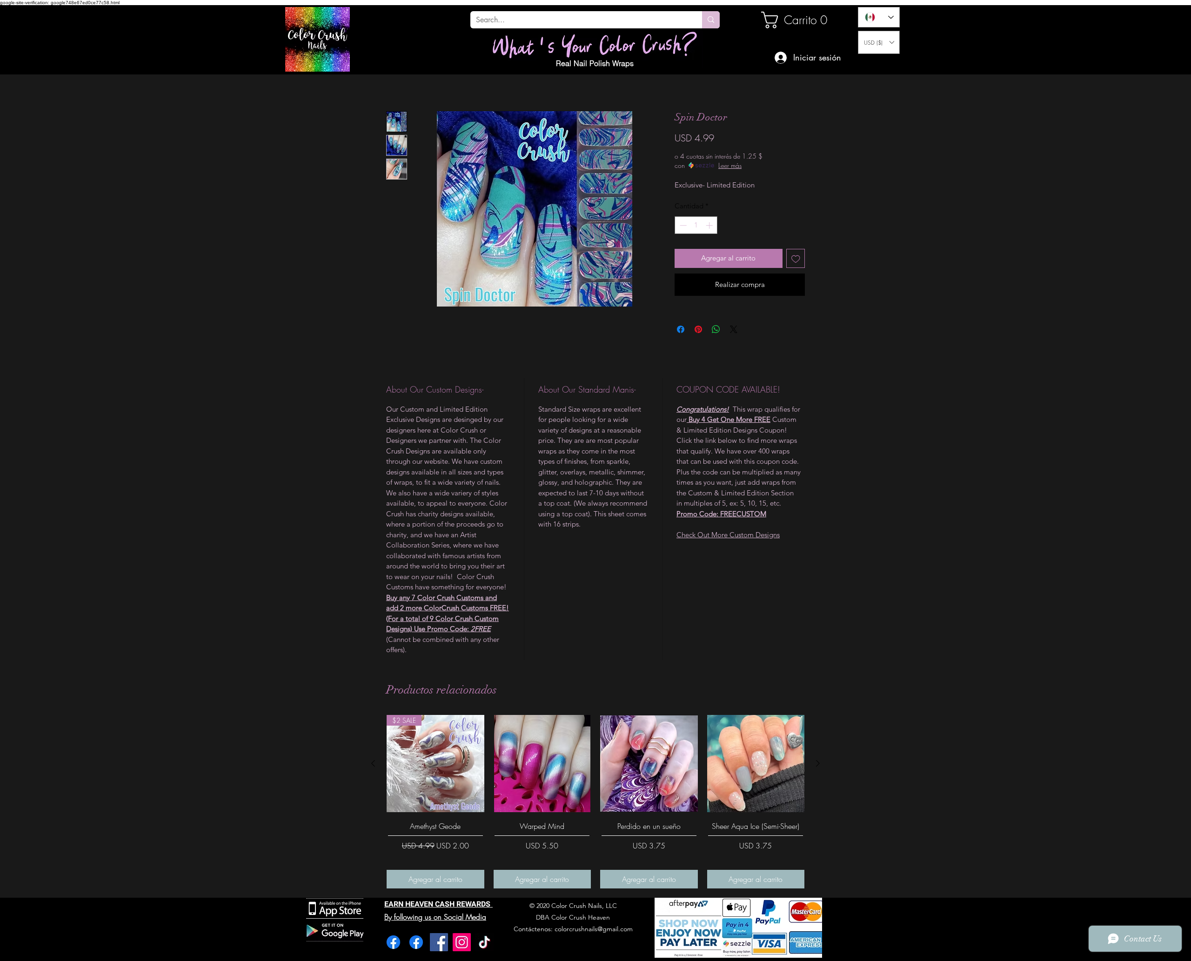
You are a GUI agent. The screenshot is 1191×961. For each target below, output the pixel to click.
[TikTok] (484, 942)
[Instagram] (462, 942)
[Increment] (710, 225)
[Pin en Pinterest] (698, 329)
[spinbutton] (696, 225)
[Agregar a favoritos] (795, 258)
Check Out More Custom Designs (728, 534)
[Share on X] (733, 329)
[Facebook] (393, 942)
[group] (595, 801)
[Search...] (711, 19)
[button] (879, 42)
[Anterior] (373, 763)
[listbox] (879, 42)
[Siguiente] (817, 763)
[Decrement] (682, 225)
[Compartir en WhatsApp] (716, 329)
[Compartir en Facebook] (680, 329)
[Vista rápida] (542, 764)
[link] (792, 20)
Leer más (730, 165)
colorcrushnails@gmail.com (594, 929)
